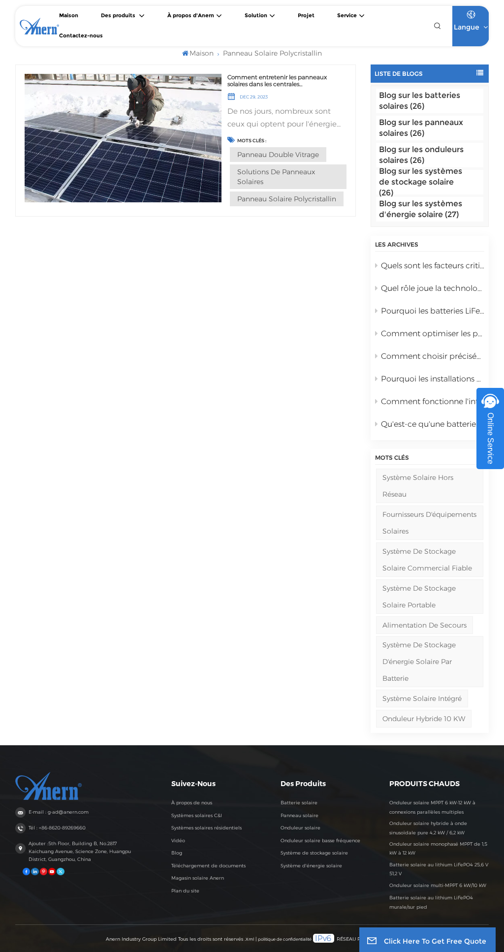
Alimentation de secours (424, 625)
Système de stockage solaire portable (419, 596)
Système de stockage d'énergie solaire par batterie (419, 661)
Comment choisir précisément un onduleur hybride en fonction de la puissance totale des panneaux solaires (433, 356)
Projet (306, 15)
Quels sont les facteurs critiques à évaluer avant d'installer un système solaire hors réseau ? (433, 265)
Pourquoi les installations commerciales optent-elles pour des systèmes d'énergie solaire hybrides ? (433, 378)
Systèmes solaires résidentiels (206, 827)
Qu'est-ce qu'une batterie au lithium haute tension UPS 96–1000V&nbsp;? (433, 424)
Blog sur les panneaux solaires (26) (421, 128)
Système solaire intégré (422, 698)
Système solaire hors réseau (417, 486)
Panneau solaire (299, 815)
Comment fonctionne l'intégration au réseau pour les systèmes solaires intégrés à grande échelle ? (433, 401)
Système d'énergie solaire (311, 865)
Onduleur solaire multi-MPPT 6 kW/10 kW (437, 885)
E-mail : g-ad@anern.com (59, 812)
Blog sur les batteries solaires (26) (419, 101)
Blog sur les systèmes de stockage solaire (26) (420, 182)
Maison (68, 15)
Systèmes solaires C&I (196, 815)
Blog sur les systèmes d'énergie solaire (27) (420, 209)
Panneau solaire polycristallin (286, 198)
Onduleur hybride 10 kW (423, 718)
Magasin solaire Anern (197, 878)
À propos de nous (191, 802)
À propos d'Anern (190, 15)
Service (347, 15)
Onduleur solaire (300, 827)
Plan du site (185, 890)
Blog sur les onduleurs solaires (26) (421, 155)
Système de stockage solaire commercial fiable (427, 559)
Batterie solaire (299, 802)
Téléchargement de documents (208, 865)
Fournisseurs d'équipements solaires (429, 523)
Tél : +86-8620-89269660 (57, 827)
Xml (250, 939)
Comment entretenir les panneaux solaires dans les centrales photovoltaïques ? (277, 81)
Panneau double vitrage (278, 154)
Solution (256, 15)
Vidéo (178, 840)
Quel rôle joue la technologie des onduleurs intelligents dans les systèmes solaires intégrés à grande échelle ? (433, 288)
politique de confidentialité (285, 939)
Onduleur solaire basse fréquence (320, 840)
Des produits (119, 15)
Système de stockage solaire (314, 853)
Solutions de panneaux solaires (276, 176)
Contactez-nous (81, 35)
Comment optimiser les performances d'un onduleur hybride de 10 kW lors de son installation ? (433, 333)
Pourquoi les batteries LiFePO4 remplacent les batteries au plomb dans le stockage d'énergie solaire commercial (433, 311)
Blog (176, 853)
